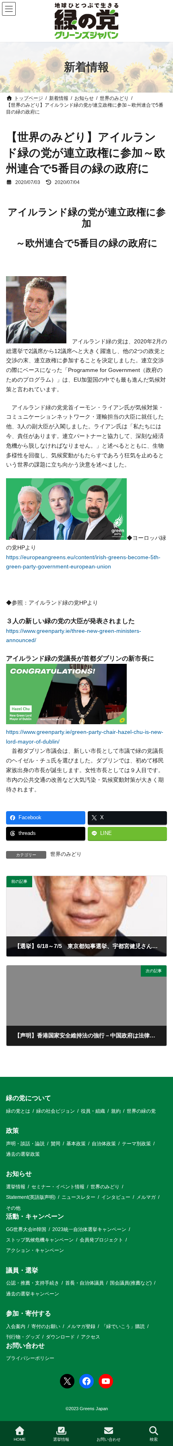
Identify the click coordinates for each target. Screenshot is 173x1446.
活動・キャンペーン (35, 1216)
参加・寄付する (28, 1313)
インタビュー (115, 1197)
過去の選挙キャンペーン (32, 1294)
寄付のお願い (45, 1326)
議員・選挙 (22, 1270)
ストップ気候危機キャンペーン (40, 1240)
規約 (116, 1111)
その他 (13, 1208)
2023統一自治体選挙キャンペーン (89, 1229)
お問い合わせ (25, 1345)
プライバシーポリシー (30, 1358)
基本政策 (76, 1143)
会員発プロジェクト (101, 1240)
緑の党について (28, 1098)
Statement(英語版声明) (31, 1197)
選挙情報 (15, 1187)
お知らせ (19, 1174)
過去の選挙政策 (23, 1154)
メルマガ (146, 1197)
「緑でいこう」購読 (123, 1326)
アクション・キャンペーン (35, 1251)
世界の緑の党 (141, 1111)
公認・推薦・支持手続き (32, 1283)
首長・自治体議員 (84, 1283)
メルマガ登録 (80, 1326)
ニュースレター (78, 1197)
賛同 (55, 1143)
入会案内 (15, 1326)
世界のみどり (66, 854)
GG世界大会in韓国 (26, 1229)
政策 (12, 1130)
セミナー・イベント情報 (57, 1187)
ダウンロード (60, 1337)
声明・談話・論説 (25, 1143)
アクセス (90, 1337)
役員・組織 (93, 1111)
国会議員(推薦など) (131, 1283)
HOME (20, 1439)
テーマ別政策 (136, 1143)
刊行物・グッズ (23, 1337)
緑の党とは (18, 1111)
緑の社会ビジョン (55, 1111)
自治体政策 (104, 1143)
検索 (154, 1439)
